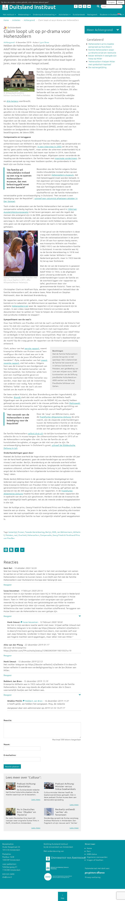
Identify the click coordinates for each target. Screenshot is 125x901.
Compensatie (46, 535)
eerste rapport (32, 348)
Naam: (7, 744)
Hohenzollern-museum (63, 174)
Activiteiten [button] (64, 14)
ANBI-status (92, 854)
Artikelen (16, 20)
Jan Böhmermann (64, 532)
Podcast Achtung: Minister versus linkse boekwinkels (65, 786)
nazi (15, 535)
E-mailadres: (10, 755)
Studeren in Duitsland (109, 14)
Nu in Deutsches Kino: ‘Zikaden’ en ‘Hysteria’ (26, 812)
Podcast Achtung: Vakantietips (26, 785)
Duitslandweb (79, 14)
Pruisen (21, 532)
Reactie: (8, 720)
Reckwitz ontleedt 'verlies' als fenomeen (65, 812)
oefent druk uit (35, 433)
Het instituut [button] (9, 14)
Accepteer (111, 2)
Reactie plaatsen (12, 766)
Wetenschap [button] (23, 14)
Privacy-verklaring (92, 877)
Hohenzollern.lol (20, 306)
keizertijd (13, 532)
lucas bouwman (30, 622)
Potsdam (9, 535)
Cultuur (34, 777)
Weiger (120, 2)
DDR (54, 532)
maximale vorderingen (66, 158)
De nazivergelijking (98, 67)
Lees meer (35, 799)
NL (121, 14)
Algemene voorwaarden (97, 857)
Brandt (17, 397)
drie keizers (12, 101)
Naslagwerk (92, 14)
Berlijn (48, 532)
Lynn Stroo (44, 42)
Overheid (22, 535)
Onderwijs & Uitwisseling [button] (44, 14)
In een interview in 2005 (50, 146)
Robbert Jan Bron (33, 700)
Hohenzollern (33, 535)
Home (6, 20)
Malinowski (74, 403)
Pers (89, 851)
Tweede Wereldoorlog (35, 532)
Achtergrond (29, 20)
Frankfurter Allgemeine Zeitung (55, 416)
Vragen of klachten (95, 860)
